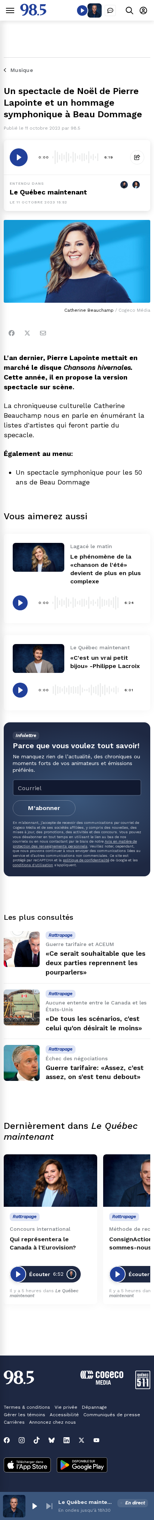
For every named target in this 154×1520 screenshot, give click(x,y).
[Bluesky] (52, 1440)
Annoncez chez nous (52, 1422)
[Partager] (137, 157)
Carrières (14, 1422)
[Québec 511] (142, 1387)
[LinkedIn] (67, 1440)
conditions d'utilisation (33, 865)
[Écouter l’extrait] (19, 157)
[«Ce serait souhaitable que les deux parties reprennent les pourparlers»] (22, 949)
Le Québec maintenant (86, 1502)
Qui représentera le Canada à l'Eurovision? (43, 1243)
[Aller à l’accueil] (33, 13)
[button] (34, 1506)
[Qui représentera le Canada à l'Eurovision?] (50, 1180)
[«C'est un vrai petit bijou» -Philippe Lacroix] (38, 658)
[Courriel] (43, 333)
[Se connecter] (143, 10)
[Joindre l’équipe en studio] (110, 10)
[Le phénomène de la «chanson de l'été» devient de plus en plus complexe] (38, 557)
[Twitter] (27, 333)
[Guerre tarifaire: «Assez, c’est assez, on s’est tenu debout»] (22, 1063)
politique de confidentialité (86, 860)
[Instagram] (22, 1440)
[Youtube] (96, 1440)
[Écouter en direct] (82, 10)
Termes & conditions (27, 1407)
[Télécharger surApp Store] (27, 1465)
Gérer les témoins (24, 1414)
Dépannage (94, 1407)
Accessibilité (64, 1414)
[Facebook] (11, 333)
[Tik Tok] (37, 1440)
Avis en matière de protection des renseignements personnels (75, 843)
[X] (81, 1440)
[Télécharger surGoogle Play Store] (82, 1465)
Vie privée (66, 1407)
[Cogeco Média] (101, 1382)
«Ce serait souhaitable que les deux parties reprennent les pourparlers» (95, 962)
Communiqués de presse (111, 1414)
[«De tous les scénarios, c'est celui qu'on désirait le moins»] (22, 1007)
